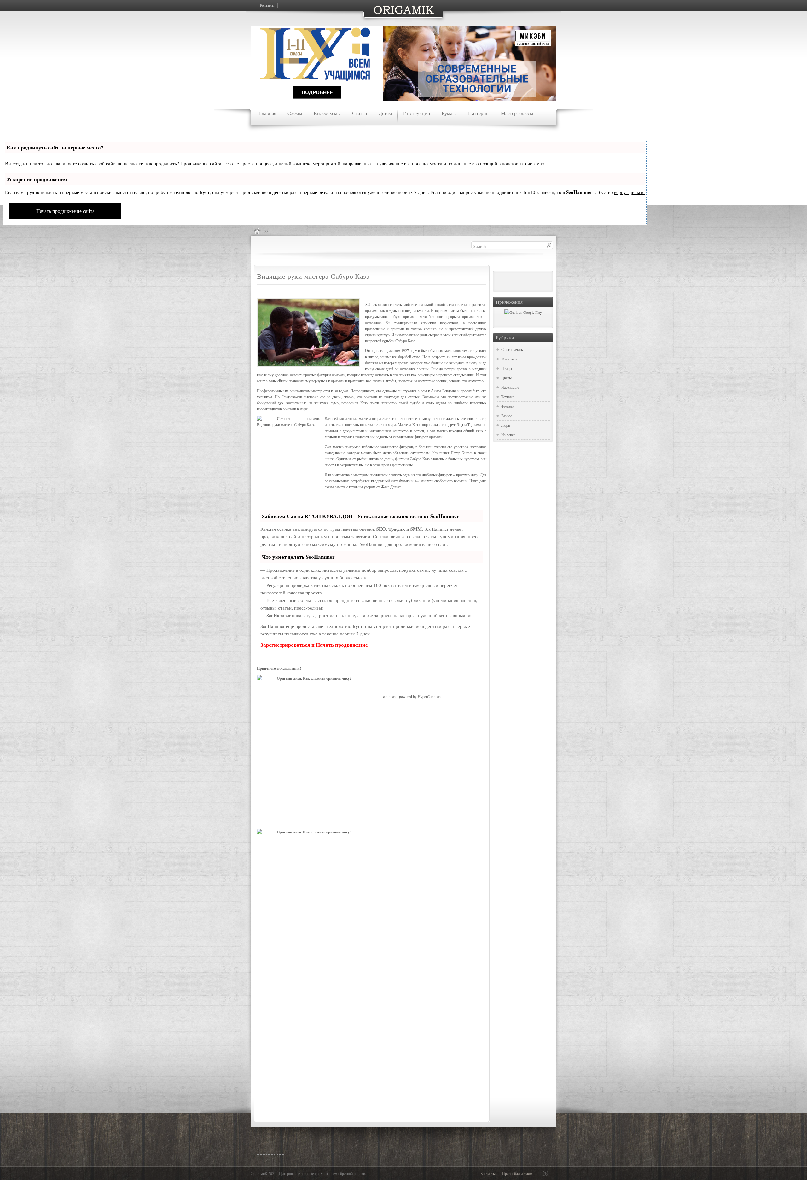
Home (257, 231)
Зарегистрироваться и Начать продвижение (314, 645)
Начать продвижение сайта (65, 210)
